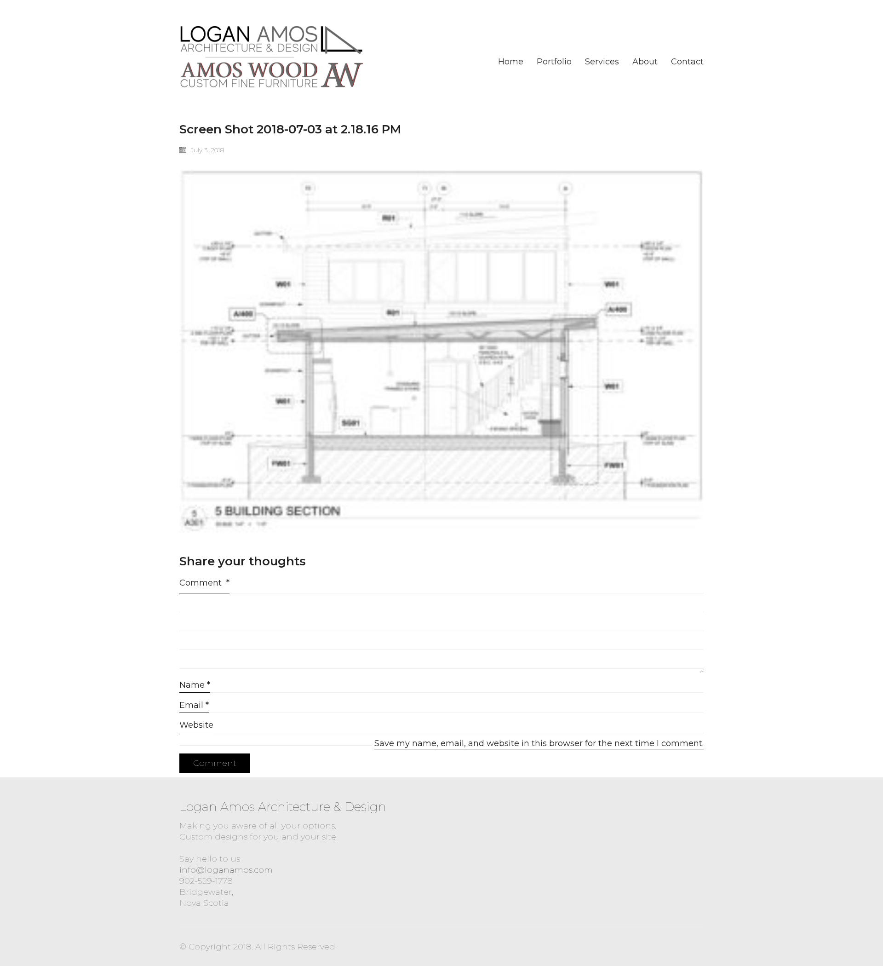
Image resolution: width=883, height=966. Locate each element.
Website (196, 725)
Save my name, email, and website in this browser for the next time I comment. (539, 743)
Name (194, 685)
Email (194, 705)
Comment (204, 583)
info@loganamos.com (226, 870)
